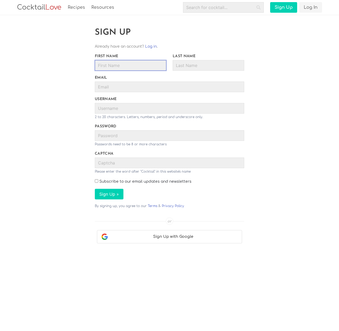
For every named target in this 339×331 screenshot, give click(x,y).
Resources (102, 7)
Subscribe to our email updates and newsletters (144, 182)
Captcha (104, 154)
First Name (106, 56)
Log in (151, 46)
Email (101, 78)
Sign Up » (109, 194)
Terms (152, 206)
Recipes (76, 7)
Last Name (184, 56)
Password (106, 126)
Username (106, 99)
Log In (311, 7)
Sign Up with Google (173, 236)
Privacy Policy (173, 206)
